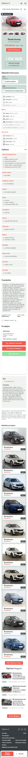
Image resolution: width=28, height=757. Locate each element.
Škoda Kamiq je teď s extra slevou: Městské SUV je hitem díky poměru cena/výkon (19, 702)
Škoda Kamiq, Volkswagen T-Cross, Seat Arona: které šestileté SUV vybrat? (19, 676)
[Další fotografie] (25, 21)
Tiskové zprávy (7, 742)
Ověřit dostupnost (14, 50)
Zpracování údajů (20, 740)
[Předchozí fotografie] (2, 21)
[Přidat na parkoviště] (24, 9)
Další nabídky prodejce (10, 339)
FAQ (24, 733)
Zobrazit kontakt (14, 64)
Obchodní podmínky (8, 738)
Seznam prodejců (20, 742)
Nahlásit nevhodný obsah (9, 747)
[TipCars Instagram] (25, 729)
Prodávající (5, 735)
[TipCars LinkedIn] (22, 729)
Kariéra (4, 745)
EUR (17, 45)
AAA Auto (6, 331)
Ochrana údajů (6, 740)
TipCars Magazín (14, 716)
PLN (21, 45)
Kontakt (4, 733)
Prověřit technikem (10, 81)
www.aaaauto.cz (9, 381)
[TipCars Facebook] (19, 729)
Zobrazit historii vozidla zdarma (14, 90)
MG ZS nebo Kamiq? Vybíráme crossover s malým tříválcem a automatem (19, 689)
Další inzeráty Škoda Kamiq (11, 9)
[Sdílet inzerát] (21, 9)
